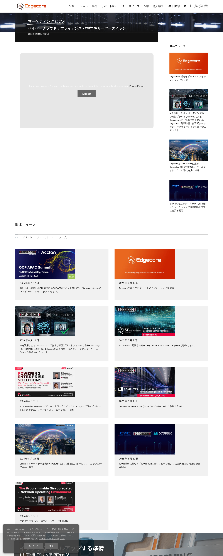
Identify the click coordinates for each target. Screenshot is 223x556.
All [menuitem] (16, 237)
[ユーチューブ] (196, 6)
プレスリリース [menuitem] (45, 237)
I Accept (86, 93)
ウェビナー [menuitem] (65, 237)
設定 (62, 539)
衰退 (51, 546)
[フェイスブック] (190, 6)
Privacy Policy (136, 86)
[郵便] (206, 6)
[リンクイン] (201, 6)
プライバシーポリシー (49, 539)
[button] (185, 6)
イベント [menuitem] (27, 237)
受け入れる (33, 546)
